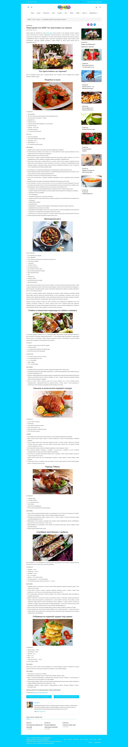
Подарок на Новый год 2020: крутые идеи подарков (88, 171)
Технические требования (42, 739)
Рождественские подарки (86, 150)
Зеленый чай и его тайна (88, 129)
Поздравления (98, 1)
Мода (32, 13)
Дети (53, 13)
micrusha (36, 702)
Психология (46, 13)
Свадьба (60, 13)
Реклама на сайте (30, 739)
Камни (92, 1)
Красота (84, 13)
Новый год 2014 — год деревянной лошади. (88, 87)
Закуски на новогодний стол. (41, 692)
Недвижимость (93, 13)
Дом (66, 13)
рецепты (29, 722)
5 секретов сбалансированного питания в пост (87, 193)
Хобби (77, 13)
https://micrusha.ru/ (41, 711)
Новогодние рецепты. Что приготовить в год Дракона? (88, 66)
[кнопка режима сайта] (96, 7)
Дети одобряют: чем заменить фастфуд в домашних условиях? (87, 109)
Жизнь (71, 13)
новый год (29, 25)
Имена (88, 1)
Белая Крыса (49, 33)
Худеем (38, 13)
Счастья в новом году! (69, 725)
